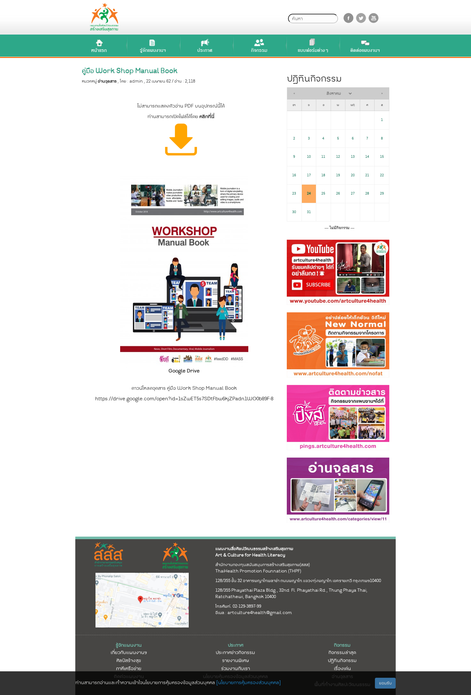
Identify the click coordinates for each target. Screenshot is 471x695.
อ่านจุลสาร (107, 81)
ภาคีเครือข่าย (128, 668)
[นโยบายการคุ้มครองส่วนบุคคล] (248, 682)
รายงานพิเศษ (235, 660)
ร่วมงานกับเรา (235, 668)
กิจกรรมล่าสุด (342, 652)
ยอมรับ (385, 683)
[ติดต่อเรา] (365, 46)
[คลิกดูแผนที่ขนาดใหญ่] (142, 599)
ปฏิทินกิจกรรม (342, 660)
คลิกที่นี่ (206, 116)
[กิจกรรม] (259, 46)
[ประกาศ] (206, 46)
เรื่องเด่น (342, 668)
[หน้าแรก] (99, 46)
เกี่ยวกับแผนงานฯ (129, 652)
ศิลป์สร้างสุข (128, 660)
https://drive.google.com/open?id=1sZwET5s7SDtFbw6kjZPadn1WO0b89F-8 (184, 399)
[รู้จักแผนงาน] (152, 46)
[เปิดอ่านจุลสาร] (181, 139)
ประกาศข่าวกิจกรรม (235, 652)
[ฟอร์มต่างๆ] (312, 46)
